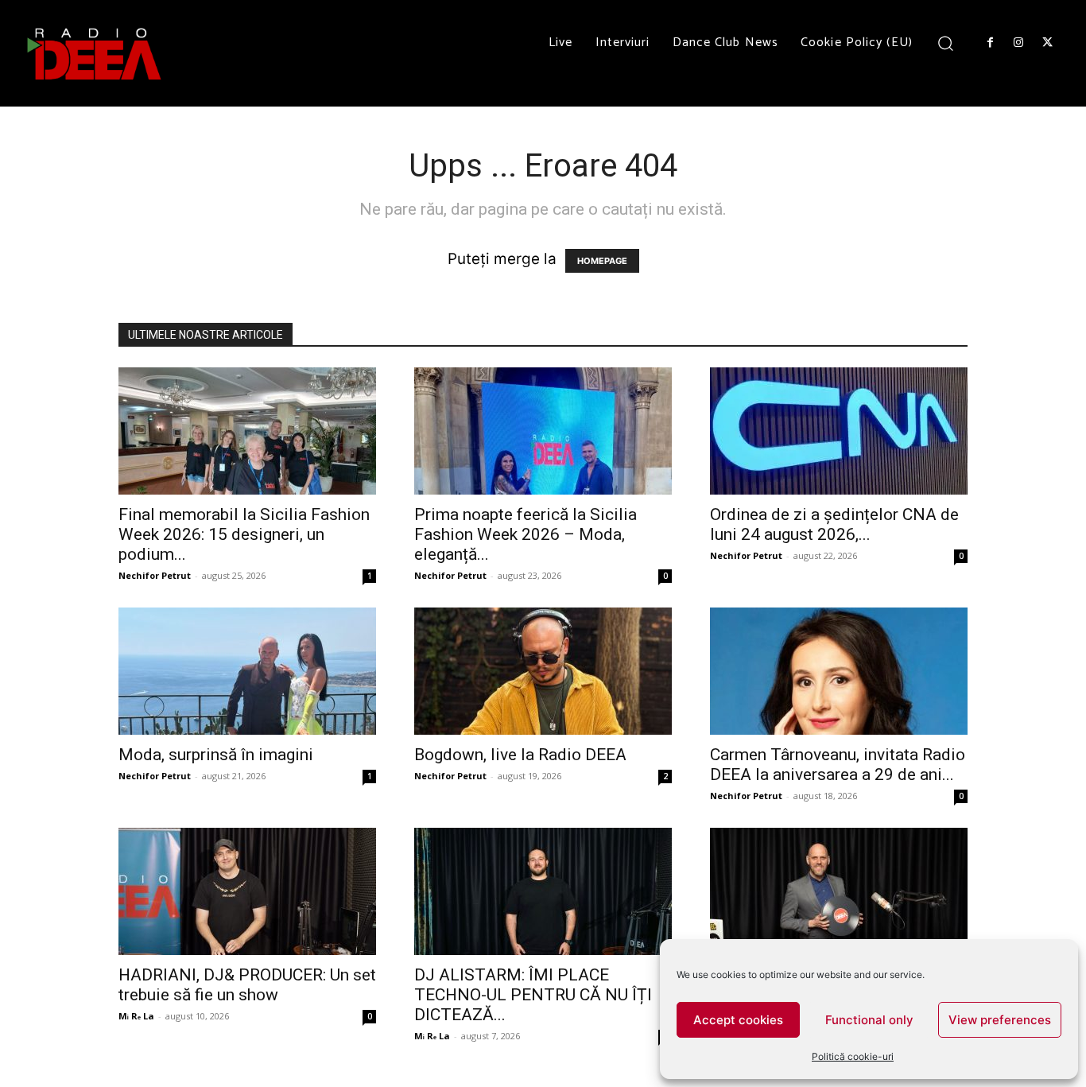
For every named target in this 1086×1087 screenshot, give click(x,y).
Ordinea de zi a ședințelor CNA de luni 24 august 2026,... (834, 524)
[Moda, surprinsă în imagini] (247, 671)
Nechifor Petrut (154, 575)
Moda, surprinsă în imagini (215, 754)
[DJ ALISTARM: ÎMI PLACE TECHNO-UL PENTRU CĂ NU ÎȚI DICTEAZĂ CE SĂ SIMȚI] (543, 891)
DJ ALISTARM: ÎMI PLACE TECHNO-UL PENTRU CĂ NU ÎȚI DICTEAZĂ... (533, 994)
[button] (946, 42)
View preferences (999, 1019)
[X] (1048, 43)
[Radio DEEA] (95, 53)
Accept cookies (738, 1019)
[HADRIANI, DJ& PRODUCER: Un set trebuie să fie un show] (247, 891)
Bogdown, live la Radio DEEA (520, 754)
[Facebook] (989, 43)
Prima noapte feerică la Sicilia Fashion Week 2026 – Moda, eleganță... (525, 534)
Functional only (869, 1019)
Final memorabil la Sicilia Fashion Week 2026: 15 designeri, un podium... (244, 534)
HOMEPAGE (602, 260)
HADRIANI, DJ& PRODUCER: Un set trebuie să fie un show (247, 984)
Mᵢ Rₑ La (136, 1016)
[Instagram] (1018, 43)
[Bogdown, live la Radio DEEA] (543, 671)
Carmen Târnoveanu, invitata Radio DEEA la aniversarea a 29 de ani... (837, 764)
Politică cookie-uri (853, 1056)
